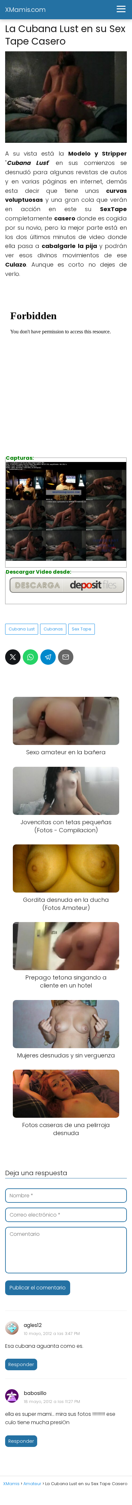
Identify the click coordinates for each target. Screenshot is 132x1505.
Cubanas (53, 629)
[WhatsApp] (30, 657)
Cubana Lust (22, 629)
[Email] (65, 657)
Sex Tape (81, 629)
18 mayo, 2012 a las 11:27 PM (52, 1401)
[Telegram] (48, 657)
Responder (21, 1364)
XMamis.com (25, 9)
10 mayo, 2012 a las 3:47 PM (52, 1333)
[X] (13, 657)
